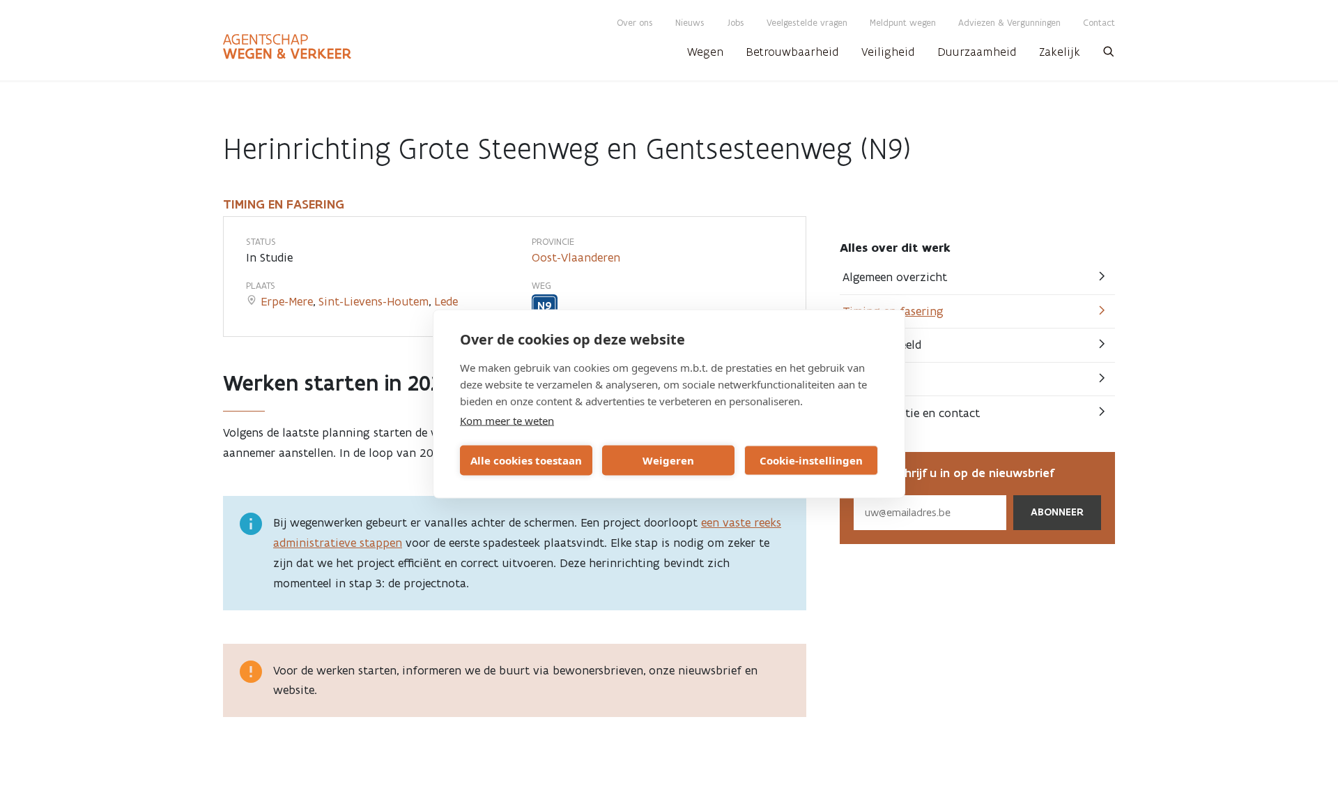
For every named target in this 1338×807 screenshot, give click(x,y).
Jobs (735, 23)
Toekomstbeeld (882, 344)
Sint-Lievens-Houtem (373, 301)
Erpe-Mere (287, 301)
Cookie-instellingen (811, 460)
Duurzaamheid (977, 51)
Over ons (635, 23)
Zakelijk (1059, 51)
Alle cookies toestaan (526, 460)
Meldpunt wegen (903, 23)
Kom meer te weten (507, 420)
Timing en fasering (893, 311)
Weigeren (668, 460)
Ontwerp (866, 378)
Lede (446, 301)
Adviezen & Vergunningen (1009, 23)
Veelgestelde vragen (807, 23)
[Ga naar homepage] (287, 47)
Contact (1099, 23)
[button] (1108, 56)
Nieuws (690, 23)
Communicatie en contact (911, 413)
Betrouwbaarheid (792, 51)
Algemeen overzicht (895, 277)
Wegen (705, 51)
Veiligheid (888, 51)
